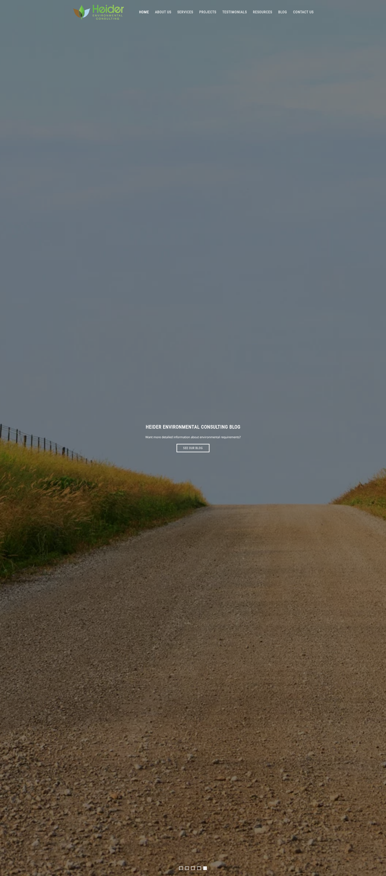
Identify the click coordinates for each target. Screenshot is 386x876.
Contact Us (303, 12)
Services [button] (185, 12)
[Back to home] (98, 12)
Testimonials (234, 12)
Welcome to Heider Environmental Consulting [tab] (182, 868)
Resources (262, 12)
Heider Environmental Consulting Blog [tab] (206, 868)
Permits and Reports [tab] (188, 868)
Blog (282, 12)
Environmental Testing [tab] (194, 868)
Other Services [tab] (200, 868)
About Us (163, 12)
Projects (207, 12)
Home (144, 12)
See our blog (193, 448)
